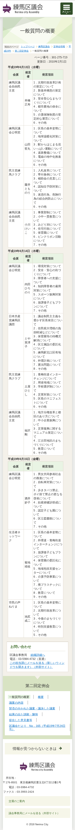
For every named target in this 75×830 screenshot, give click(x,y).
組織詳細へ (38, 654)
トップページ (28, 46)
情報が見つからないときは (35, 749)
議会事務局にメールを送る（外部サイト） (34, 813)
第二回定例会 (22, 51)
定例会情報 (59, 46)
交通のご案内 (17, 801)
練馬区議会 (44, 46)
